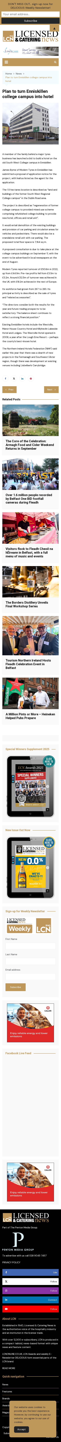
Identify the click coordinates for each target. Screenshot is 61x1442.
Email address (12, 969)
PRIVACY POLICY (11, 1262)
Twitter (14, 378)
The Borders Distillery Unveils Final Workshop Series (27, 604)
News (5, 1384)
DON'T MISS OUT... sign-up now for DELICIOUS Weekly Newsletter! (30, 6)
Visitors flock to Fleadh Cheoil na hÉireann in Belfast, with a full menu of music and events (29, 552)
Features (7, 1391)
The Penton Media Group (23, 1227)
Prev (11, 389)
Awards (6, 1405)
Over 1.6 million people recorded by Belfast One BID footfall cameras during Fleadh (29, 498)
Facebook (5, 378)
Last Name (11, 954)
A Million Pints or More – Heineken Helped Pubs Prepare (30, 716)
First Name (11, 939)
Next (49, 389)
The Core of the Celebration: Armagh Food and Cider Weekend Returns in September (30, 444)
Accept (21, 1429)
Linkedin (22, 378)
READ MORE (8, 1368)
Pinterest (31, 378)
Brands (6, 1398)
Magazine (7, 1412)
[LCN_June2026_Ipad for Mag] (30, 867)
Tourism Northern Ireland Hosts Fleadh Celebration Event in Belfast (28, 664)
